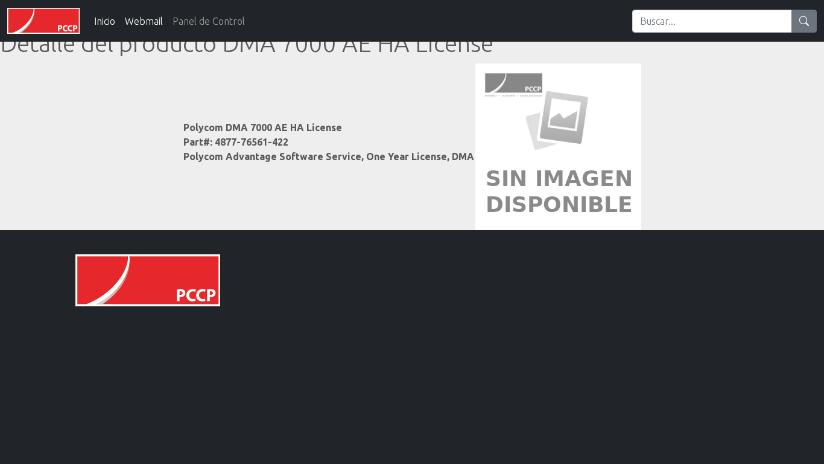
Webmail (144, 21)
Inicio (104, 21)
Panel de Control (209, 21)
